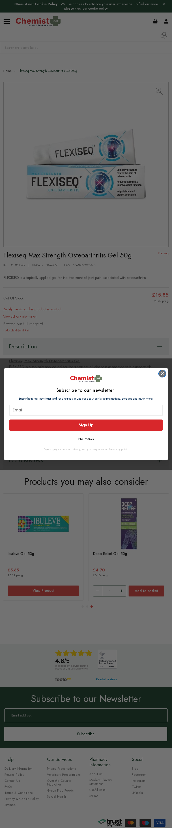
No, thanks (86, 438)
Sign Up (85, 425)
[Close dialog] (162, 373)
